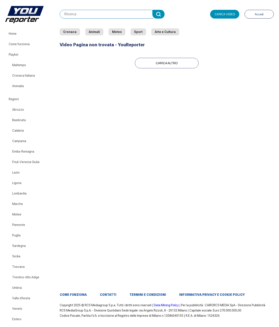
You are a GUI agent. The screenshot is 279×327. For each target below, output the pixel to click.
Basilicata (19, 120)
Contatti (108, 294)
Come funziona (19, 44)
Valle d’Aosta (21, 298)
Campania (19, 141)
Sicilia (16, 256)
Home (13, 33)
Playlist (13, 54)
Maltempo (19, 65)
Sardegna (19, 246)
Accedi (259, 14)
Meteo (117, 32)
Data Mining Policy (166, 305)
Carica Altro (167, 63)
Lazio (16, 172)
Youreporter (32, 14)
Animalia (18, 86)
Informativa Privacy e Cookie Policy (212, 294)
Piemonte (18, 225)
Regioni (14, 99)
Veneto (17, 308)
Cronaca (70, 32)
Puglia (16, 235)
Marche (17, 204)
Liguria (16, 183)
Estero (16, 319)
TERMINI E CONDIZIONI (147, 294)
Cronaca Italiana (23, 75)
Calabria (18, 130)
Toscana (18, 266)
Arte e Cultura (165, 32)
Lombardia (19, 193)
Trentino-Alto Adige (25, 277)
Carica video (225, 14)
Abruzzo (18, 109)
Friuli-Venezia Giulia (25, 162)
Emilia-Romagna (23, 151)
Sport (138, 32)
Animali (94, 32)
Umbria (17, 287)
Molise (16, 214)
